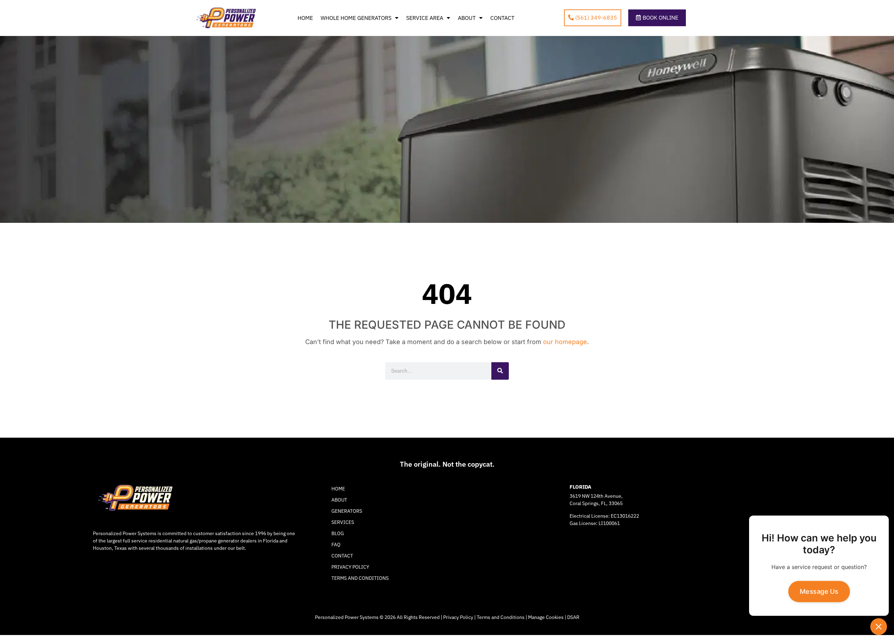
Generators (346, 511)
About (467, 17)
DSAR (573, 617)
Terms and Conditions (360, 578)
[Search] (500, 371)
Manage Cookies (546, 617)
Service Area (424, 17)
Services (342, 522)
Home (305, 17)
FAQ (335, 544)
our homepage (565, 341)
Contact (502, 17)
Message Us (819, 591)
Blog (337, 533)
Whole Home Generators (356, 17)
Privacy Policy (350, 567)
